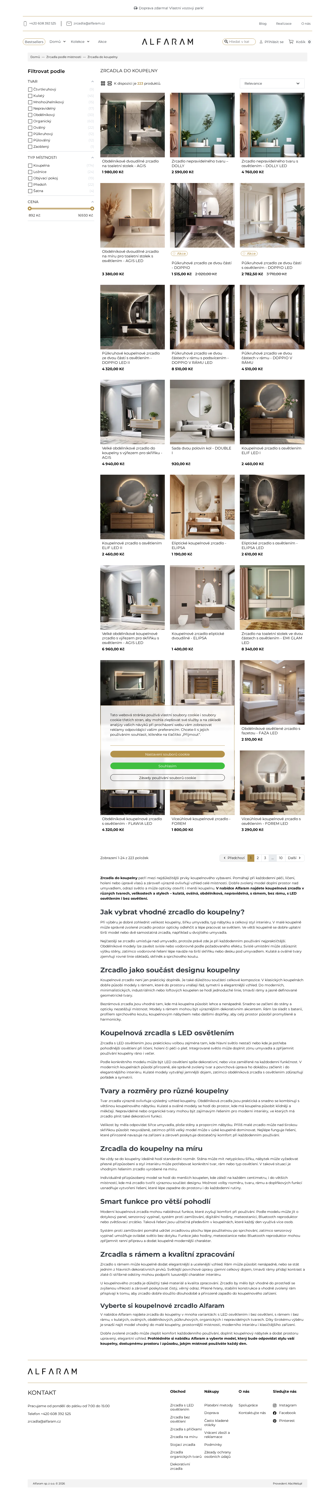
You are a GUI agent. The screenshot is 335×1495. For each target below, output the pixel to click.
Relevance (273, 83)
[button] (271, 42)
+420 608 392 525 (56, 1414)
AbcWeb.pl (295, 1483)
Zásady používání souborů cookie (167, 777)
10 (281, 858)
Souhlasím (167, 766)
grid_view (103, 83)
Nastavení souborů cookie (167, 754)
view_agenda (109, 83)
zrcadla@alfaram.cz (44, 1421)
